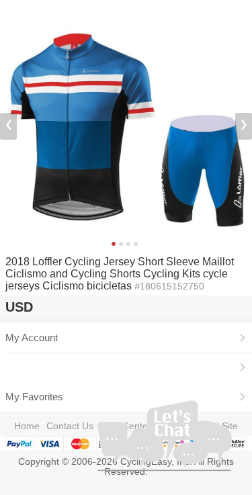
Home (27, 426)
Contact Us (69, 426)
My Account (31, 337)
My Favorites (34, 397)
